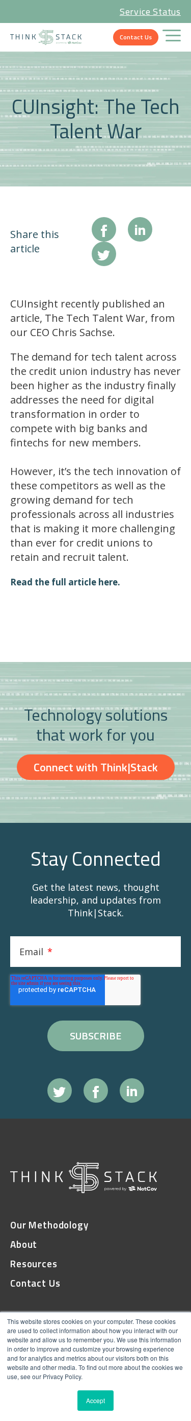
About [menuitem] (23, 1244)
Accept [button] (95, 1400)
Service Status (150, 11)
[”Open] (171, 37)
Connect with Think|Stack (96, 767)
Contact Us (136, 37)
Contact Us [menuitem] (35, 1283)
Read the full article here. (65, 582)
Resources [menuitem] (34, 1264)
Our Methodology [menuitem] (49, 1225)
